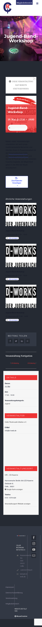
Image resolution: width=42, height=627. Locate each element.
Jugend (7, 403)
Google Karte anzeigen (14, 489)
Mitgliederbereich (24, 3)
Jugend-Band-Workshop (15, 231)
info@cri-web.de (23, 575)
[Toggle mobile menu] (37, 3)
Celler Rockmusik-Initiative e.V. (16, 422)
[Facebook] (33, 537)
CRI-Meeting (15, 363)
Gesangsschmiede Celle (18, 156)
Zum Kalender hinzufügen (17, 181)
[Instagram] (33, 543)
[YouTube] (33, 549)
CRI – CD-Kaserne (11, 475)
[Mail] (33, 555)
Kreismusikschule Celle (18, 153)
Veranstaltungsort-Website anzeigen (17, 504)
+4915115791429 (23, 570)
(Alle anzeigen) (20, 128)
